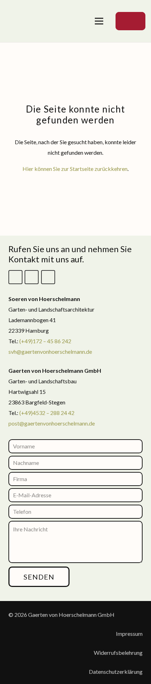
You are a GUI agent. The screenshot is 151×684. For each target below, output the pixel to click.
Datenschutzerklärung (116, 671)
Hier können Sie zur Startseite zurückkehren (74, 168)
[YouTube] (48, 277)
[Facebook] (15, 277)
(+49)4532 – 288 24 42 (46, 412)
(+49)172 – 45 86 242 (45, 341)
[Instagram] (32, 277)
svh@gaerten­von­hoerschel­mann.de (50, 351)
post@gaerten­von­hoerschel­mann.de (51, 423)
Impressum (129, 633)
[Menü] (99, 21)
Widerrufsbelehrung (118, 652)
